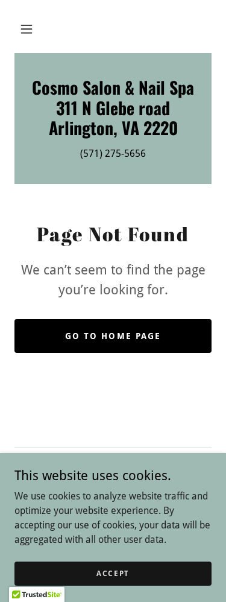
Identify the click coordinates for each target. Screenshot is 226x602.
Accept (113, 573)
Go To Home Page (112, 336)
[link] (113, 107)
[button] (26, 29)
